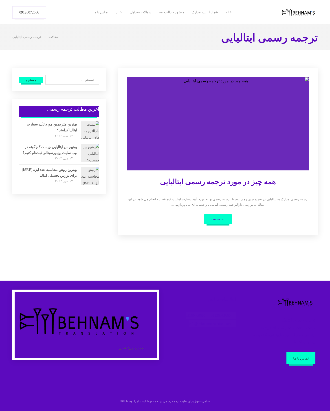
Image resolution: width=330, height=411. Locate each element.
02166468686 (195, 315)
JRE (122, 401)
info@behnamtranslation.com (210, 324)
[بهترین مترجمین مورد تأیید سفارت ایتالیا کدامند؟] (90, 130)
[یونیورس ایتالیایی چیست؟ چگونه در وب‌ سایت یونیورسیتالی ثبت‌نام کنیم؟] (90, 153)
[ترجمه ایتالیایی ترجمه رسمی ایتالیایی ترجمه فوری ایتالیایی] (298, 12)
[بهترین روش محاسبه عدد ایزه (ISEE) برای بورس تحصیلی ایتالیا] (90, 176)
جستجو (31, 80)
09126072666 (221, 315)
